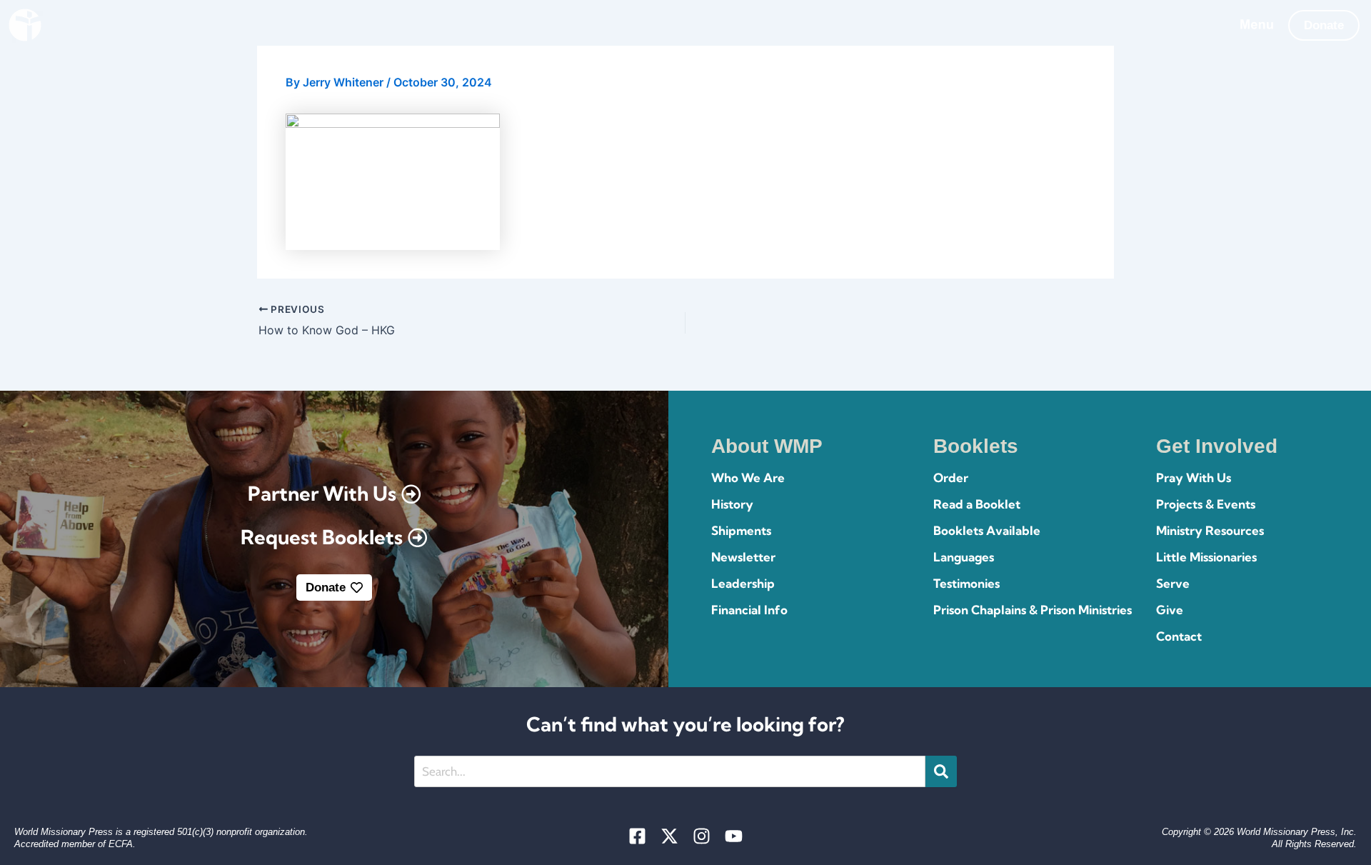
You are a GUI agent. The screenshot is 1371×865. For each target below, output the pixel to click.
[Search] (941, 771)
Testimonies (966, 583)
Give (1169, 609)
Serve (1173, 583)
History (732, 503)
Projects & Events (1205, 503)
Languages (963, 556)
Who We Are (748, 477)
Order (950, 477)
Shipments (741, 530)
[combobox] (669, 771)
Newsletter (743, 556)
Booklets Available (986, 530)
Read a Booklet (976, 503)
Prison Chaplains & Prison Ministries (1032, 609)
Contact (1179, 636)
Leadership (743, 583)
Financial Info (749, 609)
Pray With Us (1193, 477)
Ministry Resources (1210, 530)
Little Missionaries (1206, 556)
